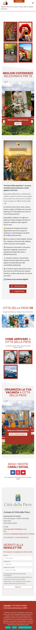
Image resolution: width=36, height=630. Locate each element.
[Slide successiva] (31, 108)
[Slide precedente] (5, 108)
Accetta (8, 627)
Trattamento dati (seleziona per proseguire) (15, 574)
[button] (33, 3)
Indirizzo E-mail (9, 567)
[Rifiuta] (33, 620)
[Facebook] (12, 472)
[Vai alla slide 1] (13, 132)
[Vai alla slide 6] (21, 132)
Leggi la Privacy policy (25, 627)
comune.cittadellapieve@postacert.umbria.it (19, 534)
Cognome (7, 561)
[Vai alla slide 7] (22, 132)
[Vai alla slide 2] (14, 132)
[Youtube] (23, 472)
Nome (6, 555)
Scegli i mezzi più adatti (18, 434)
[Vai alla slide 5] (19, 132)
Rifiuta (14, 627)
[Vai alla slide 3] (16, 132)
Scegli (18, 123)
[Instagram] (18, 472)
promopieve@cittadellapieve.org (15, 529)
